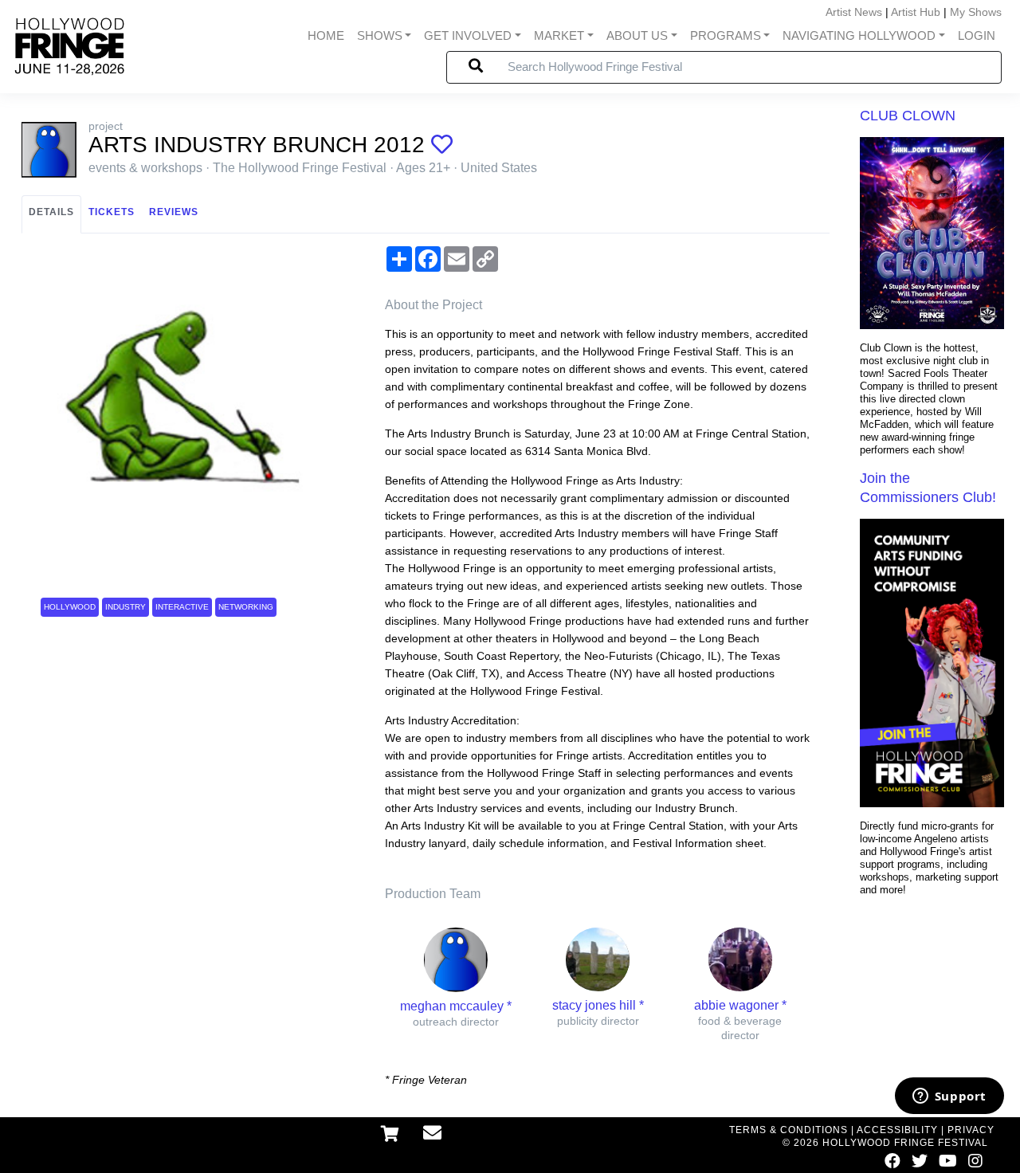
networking (245, 606)
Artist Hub (915, 12)
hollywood (70, 606)
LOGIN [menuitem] (976, 35)
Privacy (970, 1130)
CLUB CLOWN (907, 116)
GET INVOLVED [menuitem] (468, 35)
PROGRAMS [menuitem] (725, 35)
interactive (182, 606)
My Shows (976, 12)
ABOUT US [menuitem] (637, 35)
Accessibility (897, 1130)
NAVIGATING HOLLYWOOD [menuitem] (859, 35)
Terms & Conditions (788, 1130)
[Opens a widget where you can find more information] (949, 1097)
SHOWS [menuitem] (379, 35)
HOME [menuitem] (326, 35)
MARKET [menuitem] (559, 35)
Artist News (854, 12)
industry (125, 606)
